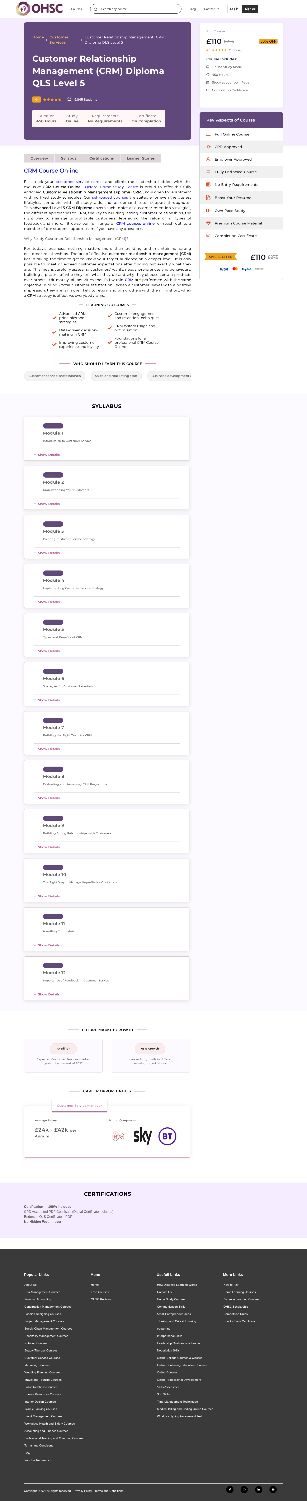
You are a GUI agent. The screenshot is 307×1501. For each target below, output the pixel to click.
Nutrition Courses (35, 1343)
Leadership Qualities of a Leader (178, 1343)
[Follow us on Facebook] (229, 1489)
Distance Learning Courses (241, 1299)
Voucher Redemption (38, 1460)
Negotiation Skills (168, 1350)
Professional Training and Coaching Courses (53, 1438)
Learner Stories (141, 158)
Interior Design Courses (40, 1401)
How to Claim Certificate (239, 1321)
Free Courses (100, 1292)
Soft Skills (163, 1394)
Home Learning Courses (239, 1292)
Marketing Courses (36, 1365)
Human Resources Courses (42, 1394)
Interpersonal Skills (169, 1335)
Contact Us (211, 9)
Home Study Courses (171, 1299)
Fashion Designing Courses (42, 1314)
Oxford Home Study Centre (111, 187)
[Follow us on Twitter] (244, 1489)
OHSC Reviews (101, 1299)
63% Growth (150, 1048)
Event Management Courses (43, 1416)
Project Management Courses (44, 1321)
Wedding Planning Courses (42, 1372)
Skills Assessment (168, 1387)
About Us (30, 1284)
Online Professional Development (179, 1379)
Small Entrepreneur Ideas (174, 1314)
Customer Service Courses (42, 1357)
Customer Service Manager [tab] (79, 1106)
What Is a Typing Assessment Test (179, 1416)
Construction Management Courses (47, 1306)
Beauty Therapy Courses (40, 1350)
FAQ (27, 1452)
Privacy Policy (83, 1490)
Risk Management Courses (42, 1292)
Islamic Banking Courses (40, 1409)
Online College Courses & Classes (179, 1357)
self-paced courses (110, 197)
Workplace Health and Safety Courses (49, 1423)
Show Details (49, 455)
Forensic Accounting (37, 1299)
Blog (193, 9)
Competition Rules (235, 1314)
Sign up (250, 8)
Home (38, 37)
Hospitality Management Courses (46, 1335)
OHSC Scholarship (235, 1306)
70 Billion (63, 1048)
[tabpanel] (105, 1133)
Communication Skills (171, 1306)
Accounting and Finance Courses (46, 1431)
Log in (234, 8)
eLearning (163, 1328)
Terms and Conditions (38, 1445)
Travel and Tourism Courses (43, 1379)
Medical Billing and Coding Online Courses (185, 1409)
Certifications (101, 158)
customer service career (79, 182)
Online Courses (167, 1372)
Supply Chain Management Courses (48, 1328)
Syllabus (68, 158)
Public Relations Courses (40, 1387)
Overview (39, 158)
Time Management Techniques (177, 1401)
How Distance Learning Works (177, 1284)
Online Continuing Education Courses (182, 1365)
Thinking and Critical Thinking (176, 1321)
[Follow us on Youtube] (273, 1489)
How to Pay (230, 1284)
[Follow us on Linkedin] (258, 1489)
